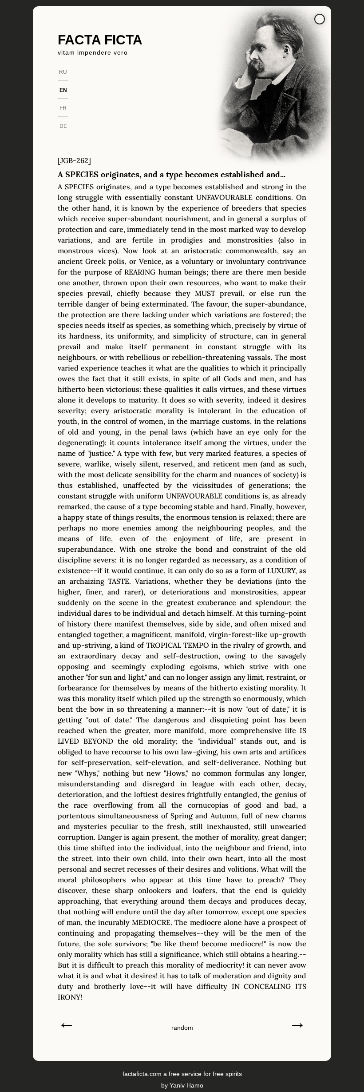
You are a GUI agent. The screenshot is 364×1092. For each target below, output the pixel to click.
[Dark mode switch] (319, 19)
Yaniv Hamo (186, 1085)
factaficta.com (142, 1073)
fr (63, 108)
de (63, 126)
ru (63, 72)
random (182, 1027)
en (63, 90)
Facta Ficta (100, 39)
